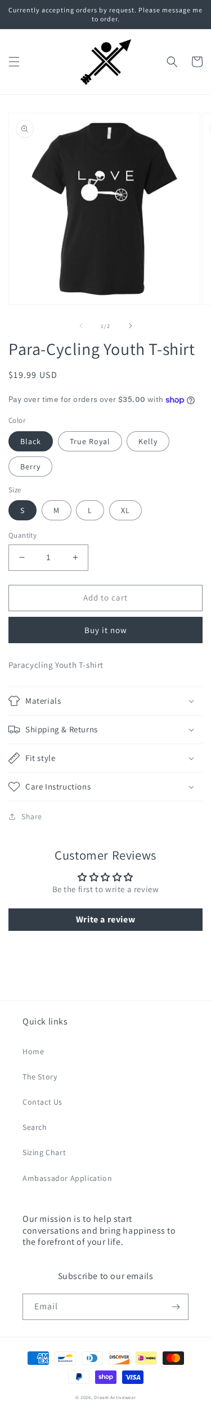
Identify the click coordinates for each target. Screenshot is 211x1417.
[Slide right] (130, 325)
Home (33, 1051)
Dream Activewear (115, 1397)
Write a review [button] (105, 919)
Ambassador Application (67, 1178)
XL (125, 510)
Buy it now (105, 630)
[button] (14, 61)
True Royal (90, 441)
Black (30, 441)
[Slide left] (81, 325)
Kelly (148, 441)
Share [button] (31, 816)
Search (35, 1127)
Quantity (22, 535)
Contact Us (42, 1102)
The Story (40, 1077)
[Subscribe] (175, 1307)
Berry (30, 466)
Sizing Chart (44, 1152)
